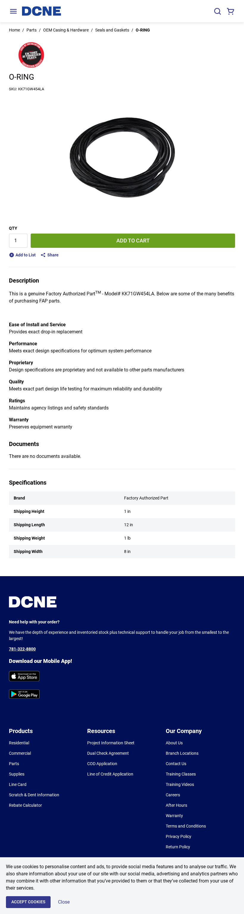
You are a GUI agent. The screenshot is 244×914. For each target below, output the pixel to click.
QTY (13, 228)
